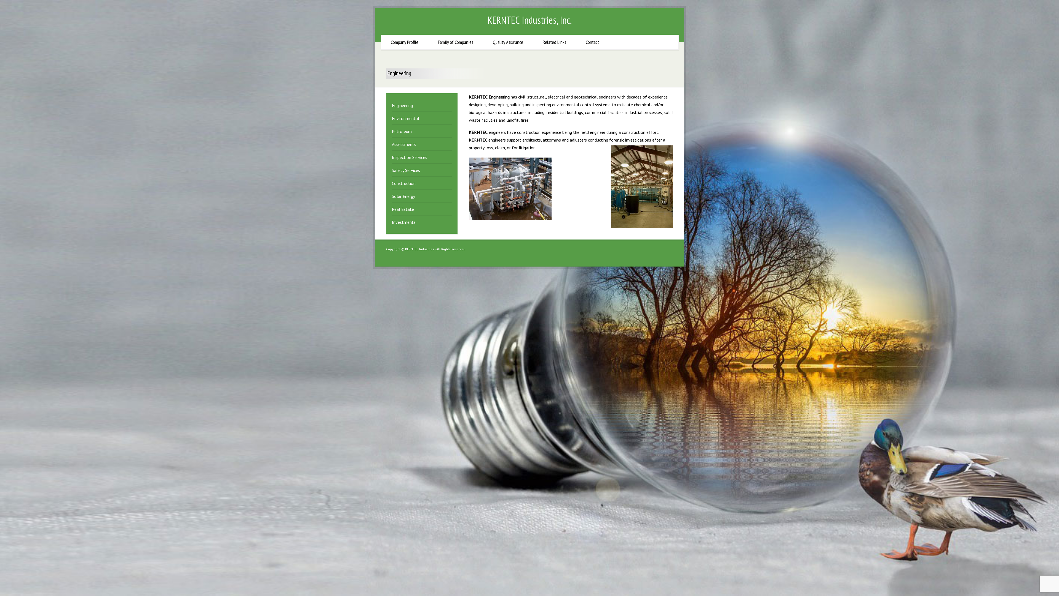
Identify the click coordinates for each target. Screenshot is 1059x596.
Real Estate (403, 209)
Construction (404, 183)
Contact (592, 42)
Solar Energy (403, 196)
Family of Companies (455, 42)
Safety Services (406, 170)
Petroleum (402, 131)
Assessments (404, 144)
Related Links (554, 42)
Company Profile (404, 42)
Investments (404, 222)
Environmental (405, 118)
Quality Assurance (508, 42)
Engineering (402, 105)
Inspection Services (409, 157)
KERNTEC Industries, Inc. (530, 20)
